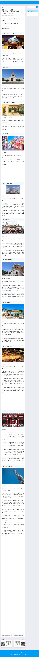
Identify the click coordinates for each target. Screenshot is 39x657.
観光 (23, 635)
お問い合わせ (13, 654)
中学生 (15, 635)
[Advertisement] (13, 173)
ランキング (12, 635)
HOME (20, 652)
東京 (21, 635)
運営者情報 (18, 654)
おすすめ (7, 635)
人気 (18, 635)
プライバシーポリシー (24, 654)
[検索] (37, 7)
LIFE (2, 3)
